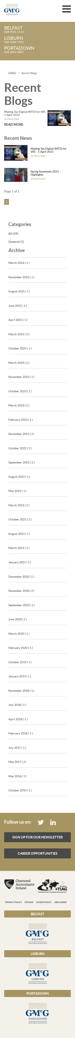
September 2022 (21, 462)
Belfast (37, 914)
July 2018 (17, 704)
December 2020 (21, 576)
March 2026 (18, 262)
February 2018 (20, 733)
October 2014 (20, 790)
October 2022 (20, 448)
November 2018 (21, 690)
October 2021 (20, 519)
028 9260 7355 (14, 40)
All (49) (13, 233)
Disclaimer (60, 902)
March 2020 (18, 633)
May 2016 (17, 776)
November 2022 (21, 434)
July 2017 (17, 747)
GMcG (12, 73)
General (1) (16, 241)
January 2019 (19, 676)
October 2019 (20, 662)
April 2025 (18, 320)
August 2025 (19, 291)
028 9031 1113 (14, 30)
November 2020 (21, 590)
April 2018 (18, 719)
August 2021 (19, 533)
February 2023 (20, 419)
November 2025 (21, 277)
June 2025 (17, 305)
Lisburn (37, 954)
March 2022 (18, 505)
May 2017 (17, 762)
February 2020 (20, 647)
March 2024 (18, 362)
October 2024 (20, 348)
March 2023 (18, 405)
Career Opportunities (38, 853)
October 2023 (20, 391)
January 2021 (19, 562)
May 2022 (17, 491)
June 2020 (17, 619)
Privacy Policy (13, 902)
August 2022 (19, 476)
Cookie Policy (44, 902)
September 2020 (21, 605)
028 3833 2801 (19, 50)
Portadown (37, 993)
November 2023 (21, 377)
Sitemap (29, 902)
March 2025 (18, 334)
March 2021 (18, 548)
